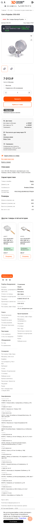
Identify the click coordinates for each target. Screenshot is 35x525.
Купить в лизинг (6, 162)
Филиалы (20, 289)
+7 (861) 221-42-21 (6, 400)
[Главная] (17, 2)
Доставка (21, 294)
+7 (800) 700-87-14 (6, 440)
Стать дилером (5, 334)
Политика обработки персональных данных (14, 505)
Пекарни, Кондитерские (8, 371)
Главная (3, 10)
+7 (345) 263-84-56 (6, 434)
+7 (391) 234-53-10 (6, 486)
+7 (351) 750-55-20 (6, 474)
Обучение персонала (7, 325)
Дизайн (3, 327)
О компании (21, 284)
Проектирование (6, 315)
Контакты (21, 291)
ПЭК (4, 134)
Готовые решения (6, 322)
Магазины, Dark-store (7, 356)
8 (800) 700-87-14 (23, 298)
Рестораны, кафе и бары (25, 316)
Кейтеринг (4, 366)
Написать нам (7, 276)
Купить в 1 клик (17, 104)
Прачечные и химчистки (25, 331)
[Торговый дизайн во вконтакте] (3, 280)
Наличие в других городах (11, 112)
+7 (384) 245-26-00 (6, 480)
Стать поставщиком (7, 336)
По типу (10, 10)
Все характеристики (7, 159)
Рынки (3, 386)
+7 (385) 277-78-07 (6, 406)
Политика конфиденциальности (10, 502)
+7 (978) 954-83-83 (6, 426)
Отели (3, 368)
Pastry (32, 181)
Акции (19, 287)
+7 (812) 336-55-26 (6, 413)
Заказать (17, 99)
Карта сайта (4, 499)
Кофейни (3, 359)
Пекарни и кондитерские (25, 333)
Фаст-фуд (20, 328)
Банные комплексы (7, 378)
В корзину (9, 256)
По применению (6, 345)
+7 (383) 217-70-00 (6, 493)
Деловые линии (8, 137)
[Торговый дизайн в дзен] (10, 280)
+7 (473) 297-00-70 (6, 420)
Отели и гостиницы (7, 294)
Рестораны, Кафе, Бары (8, 354)
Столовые (4, 373)
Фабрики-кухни (5, 376)
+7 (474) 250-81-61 (6, 454)
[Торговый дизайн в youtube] (6, 280)
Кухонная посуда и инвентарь (23, 10)
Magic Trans (7, 139)
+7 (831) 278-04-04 (6, 462)
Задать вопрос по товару (11, 155)
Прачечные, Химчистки (8, 381)
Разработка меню (6, 320)
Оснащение (4, 317)
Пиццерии (4, 383)
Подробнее (22, 518)
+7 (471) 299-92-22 (6, 448)
